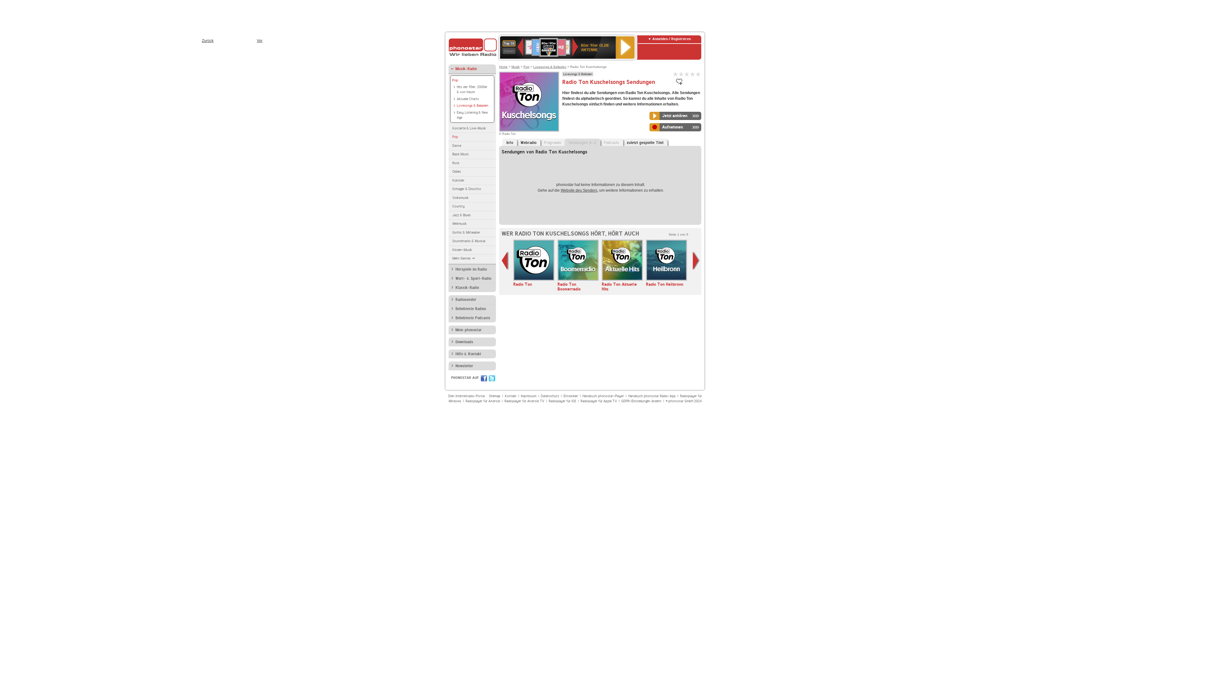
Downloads (464, 342)
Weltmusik (459, 224)
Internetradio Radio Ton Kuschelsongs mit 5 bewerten (698, 74)
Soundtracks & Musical (468, 241)
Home (503, 67)
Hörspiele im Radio (471, 269)
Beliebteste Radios (471, 309)
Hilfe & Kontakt (468, 354)
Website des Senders (579, 190)
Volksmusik (460, 198)
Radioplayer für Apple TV (599, 401)
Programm (552, 143)
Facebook (484, 378)
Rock (455, 163)
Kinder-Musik (462, 250)
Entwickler (571, 396)
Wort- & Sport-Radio (473, 278)
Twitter (492, 378)
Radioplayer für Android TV (524, 401)
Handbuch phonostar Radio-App (652, 396)
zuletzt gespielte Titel (645, 143)
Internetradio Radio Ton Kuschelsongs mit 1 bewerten (676, 74)
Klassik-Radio (467, 287)
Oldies (456, 172)
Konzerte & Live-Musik (469, 128)
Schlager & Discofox (466, 189)
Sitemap (494, 396)
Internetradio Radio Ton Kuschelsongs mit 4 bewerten (693, 74)
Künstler (458, 180)
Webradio (528, 143)
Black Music (460, 154)
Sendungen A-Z (582, 143)
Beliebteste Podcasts (473, 318)
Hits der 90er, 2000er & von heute (472, 89)
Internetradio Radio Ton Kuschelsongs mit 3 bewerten (687, 74)
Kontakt (510, 396)
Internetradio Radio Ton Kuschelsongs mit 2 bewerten (681, 74)
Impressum (528, 396)
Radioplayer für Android (483, 401)
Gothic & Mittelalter (466, 232)
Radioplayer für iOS (562, 401)
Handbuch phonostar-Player (603, 396)
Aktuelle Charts (468, 99)
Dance (456, 146)
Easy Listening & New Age (472, 115)
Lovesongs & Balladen (472, 106)
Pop (455, 80)
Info (509, 143)
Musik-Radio (466, 69)
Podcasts (611, 143)
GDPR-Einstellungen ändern (641, 401)
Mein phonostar (469, 330)
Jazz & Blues (461, 215)
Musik (515, 67)
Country (458, 206)
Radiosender (466, 299)
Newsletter (464, 366)
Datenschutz (550, 396)
